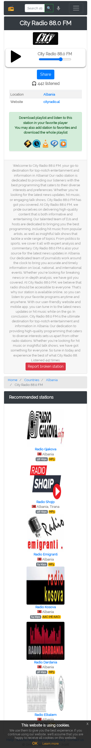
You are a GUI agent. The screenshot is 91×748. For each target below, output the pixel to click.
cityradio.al (51, 102)
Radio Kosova (45, 607)
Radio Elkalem (46, 715)
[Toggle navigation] (76, 8)
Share (45, 74)
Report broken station (45, 366)
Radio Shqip (45, 502)
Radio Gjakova (45, 449)
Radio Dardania (45, 662)
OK (34, 743)
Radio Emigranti (46, 554)
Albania (49, 94)
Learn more (50, 743)
